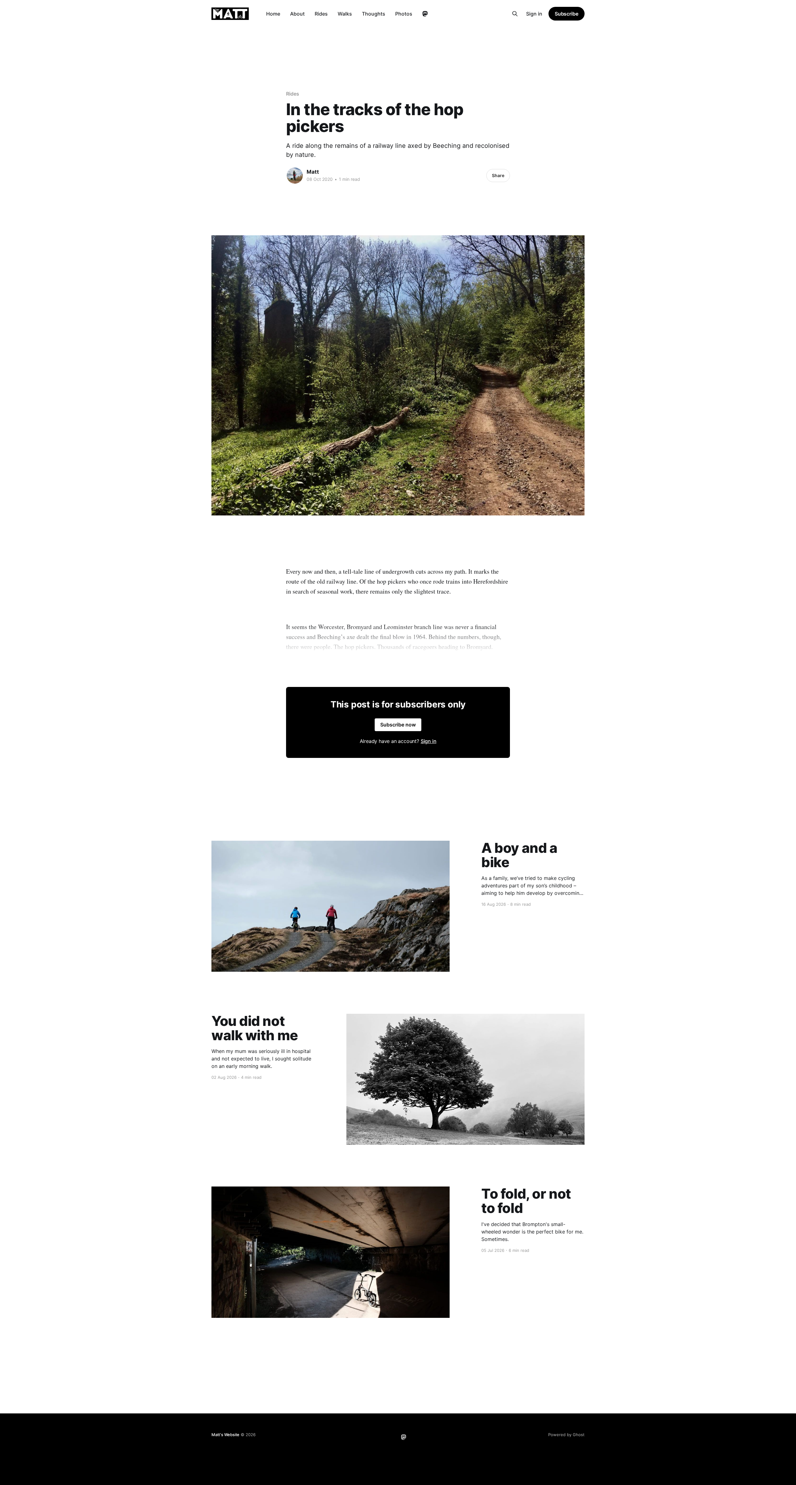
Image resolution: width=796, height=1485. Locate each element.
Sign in (534, 14)
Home (273, 14)
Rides (321, 14)
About (297, 14)
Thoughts (373, 14)
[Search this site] (515, 14)
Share (498, 175)
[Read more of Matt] (294, 175)
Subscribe (566, 14)
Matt (313, 172)
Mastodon (425, 14)
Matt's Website (225, 1434)
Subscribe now (398, 724)
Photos (403, 14)
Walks (345, 14)
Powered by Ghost (566, 1434)
